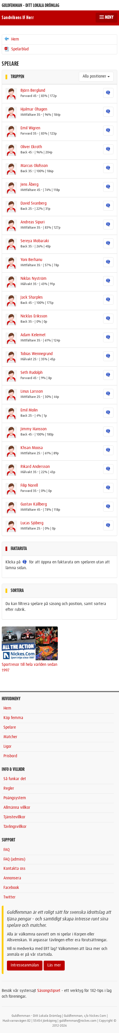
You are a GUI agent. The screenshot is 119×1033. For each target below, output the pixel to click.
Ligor (7, 747)
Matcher (10, 737)
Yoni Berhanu (31, 260)
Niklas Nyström (34, 279)
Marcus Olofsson (34, 166)
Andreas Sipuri (32, 222)
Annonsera (12, 878)
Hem (14, 39)
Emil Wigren (30, 128)
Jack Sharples (32, 297)
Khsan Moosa (32, 448)
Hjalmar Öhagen (34, 109)
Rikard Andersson (35, 467)
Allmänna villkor (16, 808)
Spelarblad (19, 49)
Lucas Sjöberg (32, 523)
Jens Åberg (29, 185)
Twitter (9, 897)
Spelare (9, 727)
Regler (8, 788)
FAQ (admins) (14, 859)
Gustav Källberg (34, 504)
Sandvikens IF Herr (18, 18)
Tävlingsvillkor (15, 827)
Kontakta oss (14, 869)
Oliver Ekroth (31, 147)
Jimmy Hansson (34, 429)
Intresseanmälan (25, 965)
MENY (109, 17)
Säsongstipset (48, 991)
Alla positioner (95, 76)
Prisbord (10, 756)
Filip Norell (29, 486)
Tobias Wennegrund (37, 354)
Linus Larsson (32, 391)
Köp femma (13, 718)
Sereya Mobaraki (35, 241)
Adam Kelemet (33, 335)
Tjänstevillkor (14, 817)
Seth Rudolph (31, 373)
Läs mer (54, 965)
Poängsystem (14, 798)
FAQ (6, 850)
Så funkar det (14, 779)
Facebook (11, 888)
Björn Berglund (33, 91)
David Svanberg (34, 203)
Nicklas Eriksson (34, 316)
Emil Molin (29, 410)
